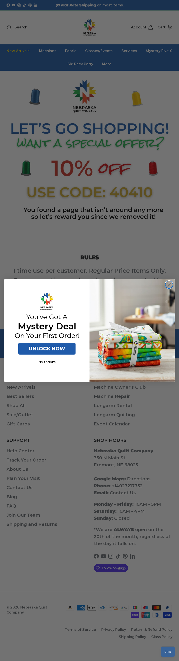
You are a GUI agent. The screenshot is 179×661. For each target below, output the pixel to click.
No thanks (47, 362)
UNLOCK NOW (47, 348)
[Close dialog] (169, 285)
